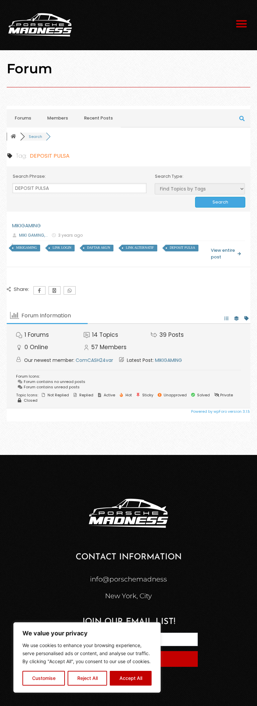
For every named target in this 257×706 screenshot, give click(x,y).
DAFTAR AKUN (98, 247)
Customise (44, 678)
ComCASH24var (94, 360)
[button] (242, 23)
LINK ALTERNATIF (140, 247)
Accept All (130, 678)
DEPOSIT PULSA (182, 247)
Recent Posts (98, 118)
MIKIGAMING (26, 225)
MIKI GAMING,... (33, 235)
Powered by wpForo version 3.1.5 (220, 411)
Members (57, 118)
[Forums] (13, 136)
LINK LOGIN (62, 247)
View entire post (223, 253)
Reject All (87, 678)
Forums (23, 118)
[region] (87, 657)
